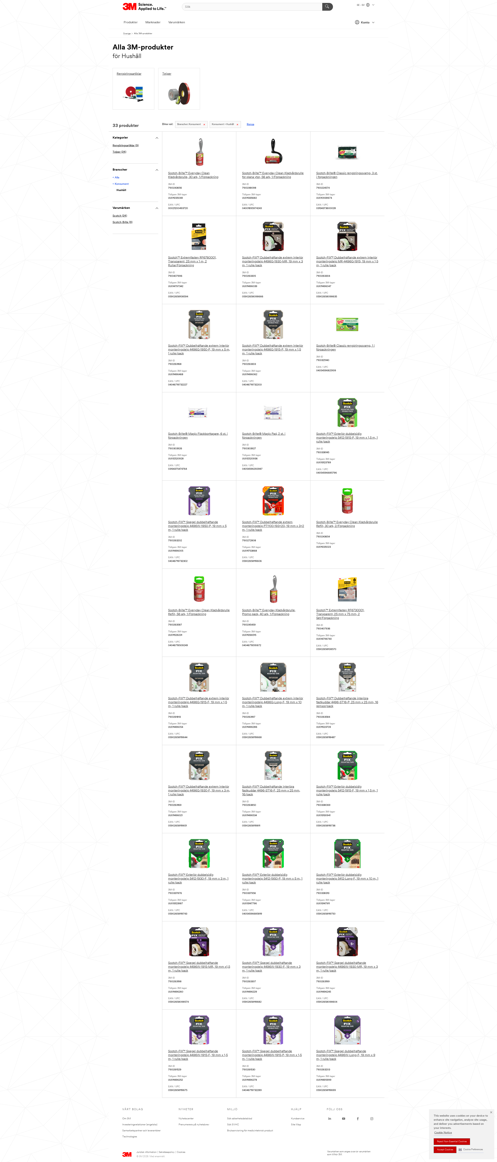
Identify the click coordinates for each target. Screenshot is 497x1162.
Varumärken (176, 22)
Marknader (153, 22)
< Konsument (121, 184)
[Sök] (327, 7)
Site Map (296, 1124)
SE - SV (361, 5)
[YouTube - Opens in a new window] (344, 1119)
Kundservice (297, 1118)
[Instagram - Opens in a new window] (372, 1119)
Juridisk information (146, 1152)
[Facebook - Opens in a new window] (358, 1119)
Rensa (250, 124)
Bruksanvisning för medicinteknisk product (250, 1130)
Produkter (131, 22)
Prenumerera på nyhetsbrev (194, 1124)
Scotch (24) (120, 215)
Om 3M (126, 1118)
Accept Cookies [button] (445, 1150)
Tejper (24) (119, 152)
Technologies (129, 1136)
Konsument (189, 124)
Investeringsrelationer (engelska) (139, 1124)
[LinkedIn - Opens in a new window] (330, 1119)
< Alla (116, 177)
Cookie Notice (443, 1132)
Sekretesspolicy (167, 1152)
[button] (471, 1149)
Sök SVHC (233, 1124)
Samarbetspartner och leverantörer (141, 1130)
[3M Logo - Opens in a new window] (145, 7)
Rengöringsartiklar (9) (126, 145)
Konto (365, 22)
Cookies (181, 1152)
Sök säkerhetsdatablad (239, 1118)
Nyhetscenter (186, 1118)
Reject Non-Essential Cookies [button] (452, 1141)
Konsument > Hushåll (223, 124)
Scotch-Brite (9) (122, 222)
